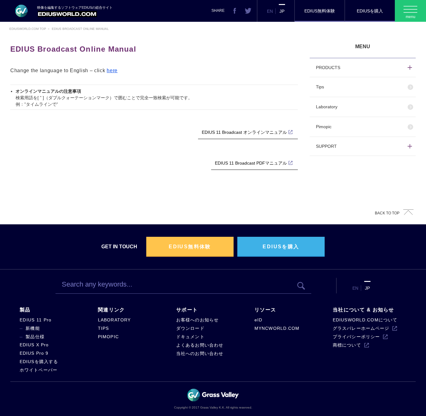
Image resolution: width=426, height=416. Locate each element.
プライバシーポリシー (356, 336)
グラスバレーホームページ (361, 328)
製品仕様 (35, 336)
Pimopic (324, 126)
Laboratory (326, 106)
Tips (320, 86)
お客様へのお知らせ (197, 319)
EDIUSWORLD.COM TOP (27, 28)
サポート (187, 309)
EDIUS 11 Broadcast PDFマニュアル (251, 163)
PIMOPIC (108, 336)
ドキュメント (190, 336)
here (112, 70)
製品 (25, 309)
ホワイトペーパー (38, 369)
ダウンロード (190, 328)
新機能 (33, 328)
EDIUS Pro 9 (34, 353)
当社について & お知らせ (363, 309)
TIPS (103, 328)
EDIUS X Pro (34, 344)
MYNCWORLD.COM (277, 328)
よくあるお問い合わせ (199, 345)
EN (270, 11)
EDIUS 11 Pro (35, 319)
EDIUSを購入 (370, 10)
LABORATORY (114, 319)
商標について (347, 345)
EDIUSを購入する (39, 361)
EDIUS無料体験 (319, 10)
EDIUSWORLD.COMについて (365, 319)
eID (258, 319)
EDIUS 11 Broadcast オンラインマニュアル (244, 132)
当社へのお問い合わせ (199, 353)
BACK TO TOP (387, 213)
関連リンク (111, 309)
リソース (265, 309)
